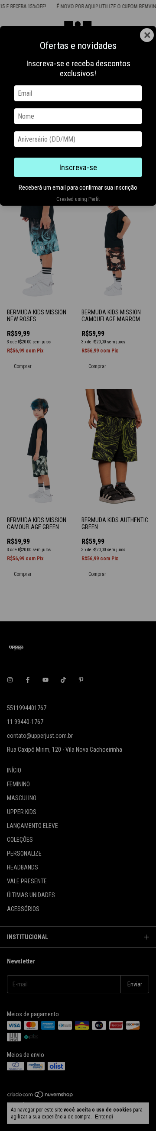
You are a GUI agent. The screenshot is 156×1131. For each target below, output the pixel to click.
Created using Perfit (78, 199)
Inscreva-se (78, 167)
